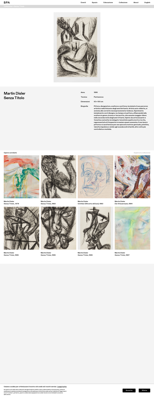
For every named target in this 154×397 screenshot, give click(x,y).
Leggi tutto (62, 387)
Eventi (83, 2)
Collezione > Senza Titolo (14, 6)
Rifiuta (144, 390)
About (135, 2)
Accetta (129, 390)
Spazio (94, 2)
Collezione (123, 2)
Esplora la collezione (142, 153)
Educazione (108, 2)
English (147, 2)
